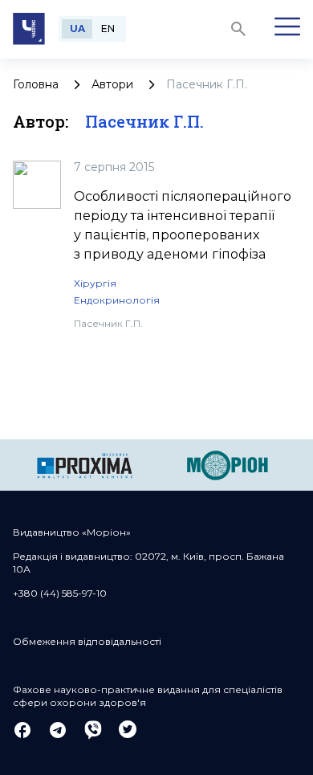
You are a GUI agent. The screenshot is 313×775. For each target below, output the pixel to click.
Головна (36, 84)
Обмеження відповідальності (87, 641)
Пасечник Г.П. (108, 323)
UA (77, 28)
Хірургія (95, 283)
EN (108, 28)
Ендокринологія (117, 300)
